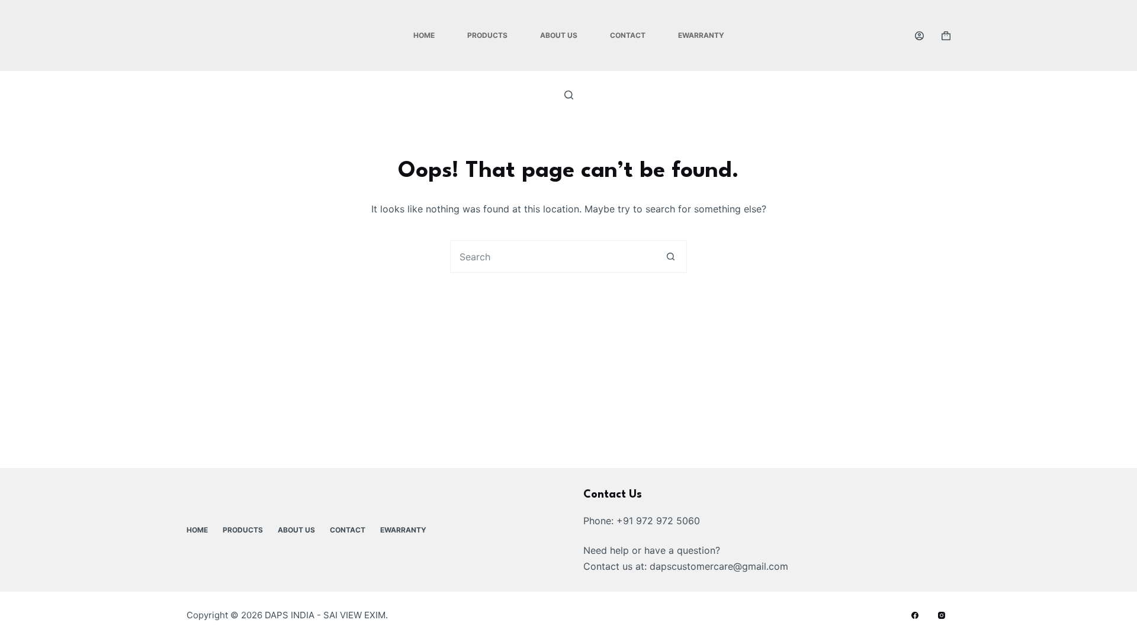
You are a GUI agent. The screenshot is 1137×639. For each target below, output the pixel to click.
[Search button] (670, 256)
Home (424, 35)
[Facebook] (915, 615)
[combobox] (553, 256)
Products (487, 35)
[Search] (568, 95)
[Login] (919, 35)
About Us (558, 35)
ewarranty (701, 35)
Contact (627, 35)
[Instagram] (941, 615)
